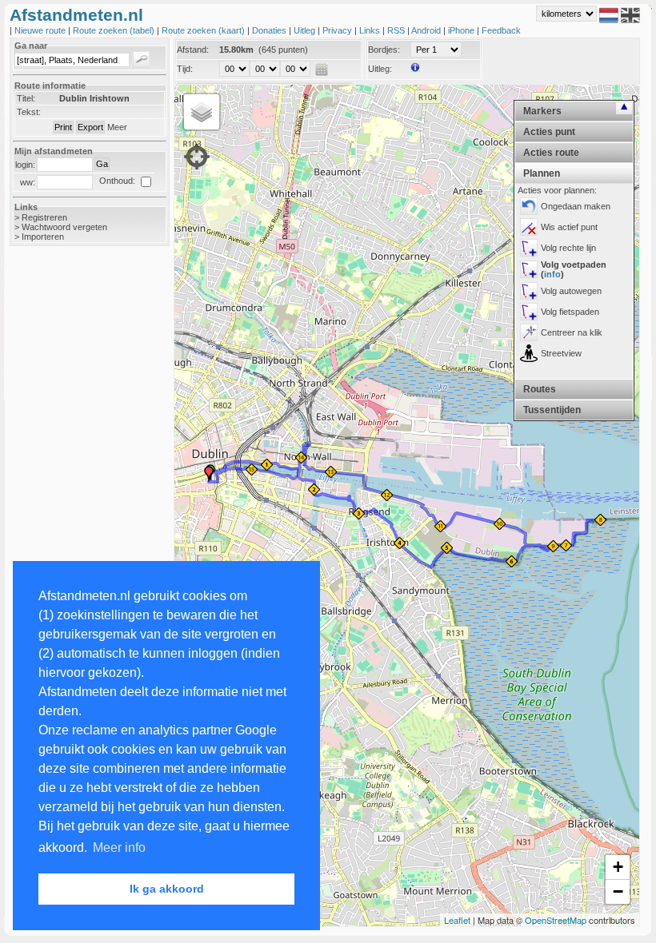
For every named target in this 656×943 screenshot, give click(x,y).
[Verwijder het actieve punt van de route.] (529, 227)
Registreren (44, 217)
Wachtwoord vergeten (64, 227)
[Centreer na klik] (529, 332)
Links (370, 30)
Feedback (501, 30)
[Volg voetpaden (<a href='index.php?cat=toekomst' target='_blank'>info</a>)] (529, 269)
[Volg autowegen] (529, 291)
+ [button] (618, 867)
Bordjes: (384, 49)
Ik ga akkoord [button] (167, 888)
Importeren (43, 236)
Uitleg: (380, 69)
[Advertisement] (74, 511)
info (552, 274)
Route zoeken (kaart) (204, 30)
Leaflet (457, 919)
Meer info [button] (119, 847)
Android (427, 30)
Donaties (270, 30)
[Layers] (201, 111)
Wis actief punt (569, 227)
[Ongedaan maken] (529, 206)
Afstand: (193, 49)
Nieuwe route (41, 30)
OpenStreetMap (555, 919)
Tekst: (29, 112)
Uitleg (306, 30)
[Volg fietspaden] (529, 311)
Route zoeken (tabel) (115, 30)
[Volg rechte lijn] (529, 248)
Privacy (338, 30)
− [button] (618, 891)
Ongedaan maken (575, 206)
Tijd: (185, 69)
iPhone (462, 30)
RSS (397, 30)
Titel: (26, 98)
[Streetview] (529, 353)
